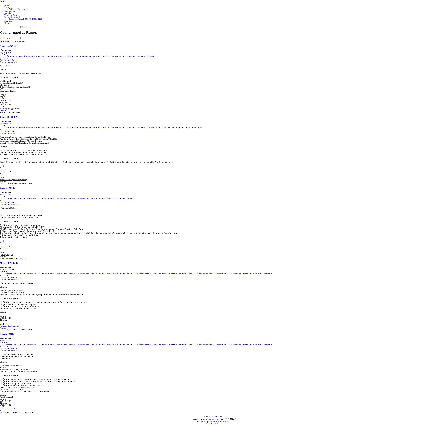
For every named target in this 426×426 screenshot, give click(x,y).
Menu (2, 1)
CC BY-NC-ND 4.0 (217, 419)
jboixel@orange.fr (6, 255)
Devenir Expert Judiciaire (13, 17)
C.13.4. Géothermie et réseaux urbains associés (209, 273)
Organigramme (9, 11)
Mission (7, 7)
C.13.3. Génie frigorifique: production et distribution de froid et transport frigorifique (125, 56)
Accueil (7, 5)
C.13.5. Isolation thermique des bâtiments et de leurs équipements (179, 127)
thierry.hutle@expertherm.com (10, 409)
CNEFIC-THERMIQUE (213, 417)
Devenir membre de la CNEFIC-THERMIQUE (25, 19)
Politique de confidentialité (206, 421)
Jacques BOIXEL (8, 188)
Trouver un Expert (10, 15)
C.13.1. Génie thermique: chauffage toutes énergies (18, 198)
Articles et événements (17, 9)
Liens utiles (8, 21)
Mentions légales (223, 421)
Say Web (217, 423)
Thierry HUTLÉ (7, 334)
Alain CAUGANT (8, 46)
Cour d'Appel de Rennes (8, 60)
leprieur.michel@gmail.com (9, 326)
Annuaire (7, 13)
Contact (7, 23)
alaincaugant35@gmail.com (10, 109)
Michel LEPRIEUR (9, 263)
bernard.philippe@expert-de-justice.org (13, 180)
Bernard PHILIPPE (9, 117)
